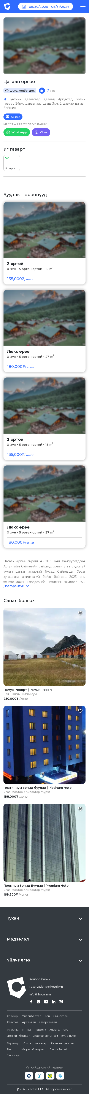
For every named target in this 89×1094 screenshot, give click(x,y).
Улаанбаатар (31, 1016)
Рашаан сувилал (63, 1043)
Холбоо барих (39, 979)
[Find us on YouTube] (46, 1001)
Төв (47, 1016)
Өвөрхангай (48, 1022)
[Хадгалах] (80, 613)
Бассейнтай (58, 1049)
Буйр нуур (68, 1035)
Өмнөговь (60, 1016)
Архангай (29, 1022)
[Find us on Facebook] (31, 1001)
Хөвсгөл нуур (58, 1029)
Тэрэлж (40, 1029)
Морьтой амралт (33, 1049)
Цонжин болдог (18, 1035)
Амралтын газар (35, 1043)
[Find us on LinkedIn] (54, 1001)
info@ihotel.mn (40, 994)
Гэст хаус (14, 1055)
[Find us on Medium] (61, 1001)
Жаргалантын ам (45, 1035)
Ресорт (12, 1049)
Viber (43, 132)
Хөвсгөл (13, 1022)
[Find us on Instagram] (38, 1001)
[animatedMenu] (83, 6)
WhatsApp (19, 132)
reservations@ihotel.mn (46, 986)
